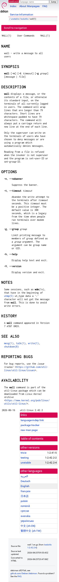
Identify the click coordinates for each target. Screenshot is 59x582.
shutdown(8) (11, 346)
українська (27, 521)
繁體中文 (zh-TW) (31, 530)
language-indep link (32, 420)
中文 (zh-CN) (28, 525)
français (25, 491)
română (25, 506)
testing (25, 457)
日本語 (25, 496)
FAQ (44, 6)
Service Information (21, 14)
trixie (23, 452)
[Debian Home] (4, 6)
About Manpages (29, 6)
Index (13, 6)
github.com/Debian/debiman (23, 573)
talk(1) (20, 343)
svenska (25, 516)
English (25, 486)
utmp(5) (8, 296)
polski (24, 501)
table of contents (32, 438)
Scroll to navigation (15, 27)
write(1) (33, 343)
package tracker (30, 425)
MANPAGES (14, 1)
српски (25, 510)
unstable (15, 19)
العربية (24, 476)
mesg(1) (8, 343)
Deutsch (25, 481)
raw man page (29, 430)
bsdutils (24, 19)
